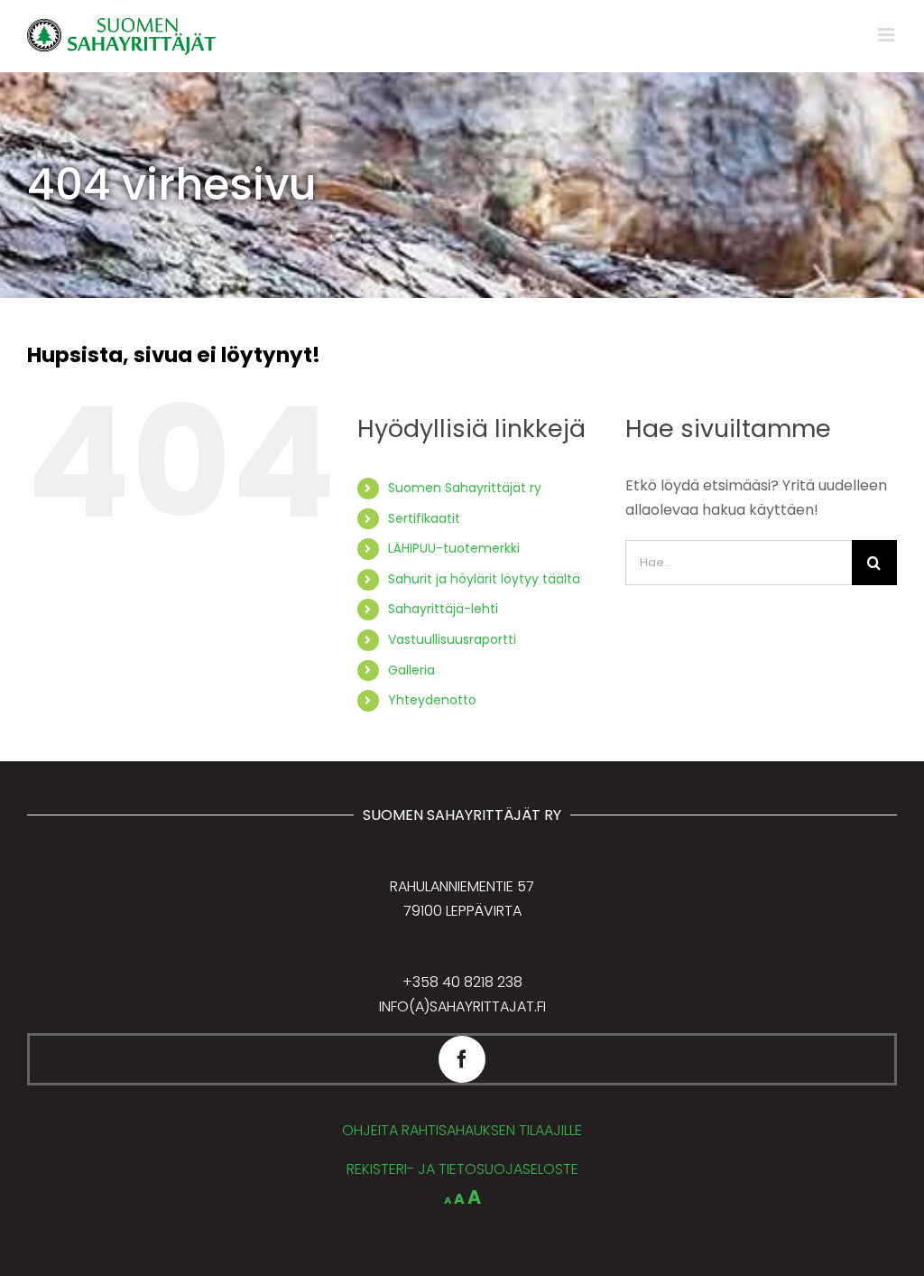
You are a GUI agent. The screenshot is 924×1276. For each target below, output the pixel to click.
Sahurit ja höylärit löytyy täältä (484, 579)
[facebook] (462, 1059)
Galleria (411, 670)
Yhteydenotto (432, 700)
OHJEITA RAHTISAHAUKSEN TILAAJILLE (462, 1130)
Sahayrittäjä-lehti (443, 609)
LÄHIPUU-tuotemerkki (454, 548)
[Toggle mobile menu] (887, 34)
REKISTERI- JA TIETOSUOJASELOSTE (462, 1169)
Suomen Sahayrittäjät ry (464, 488)
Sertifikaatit (424, 518)
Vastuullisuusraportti (452, 639)
